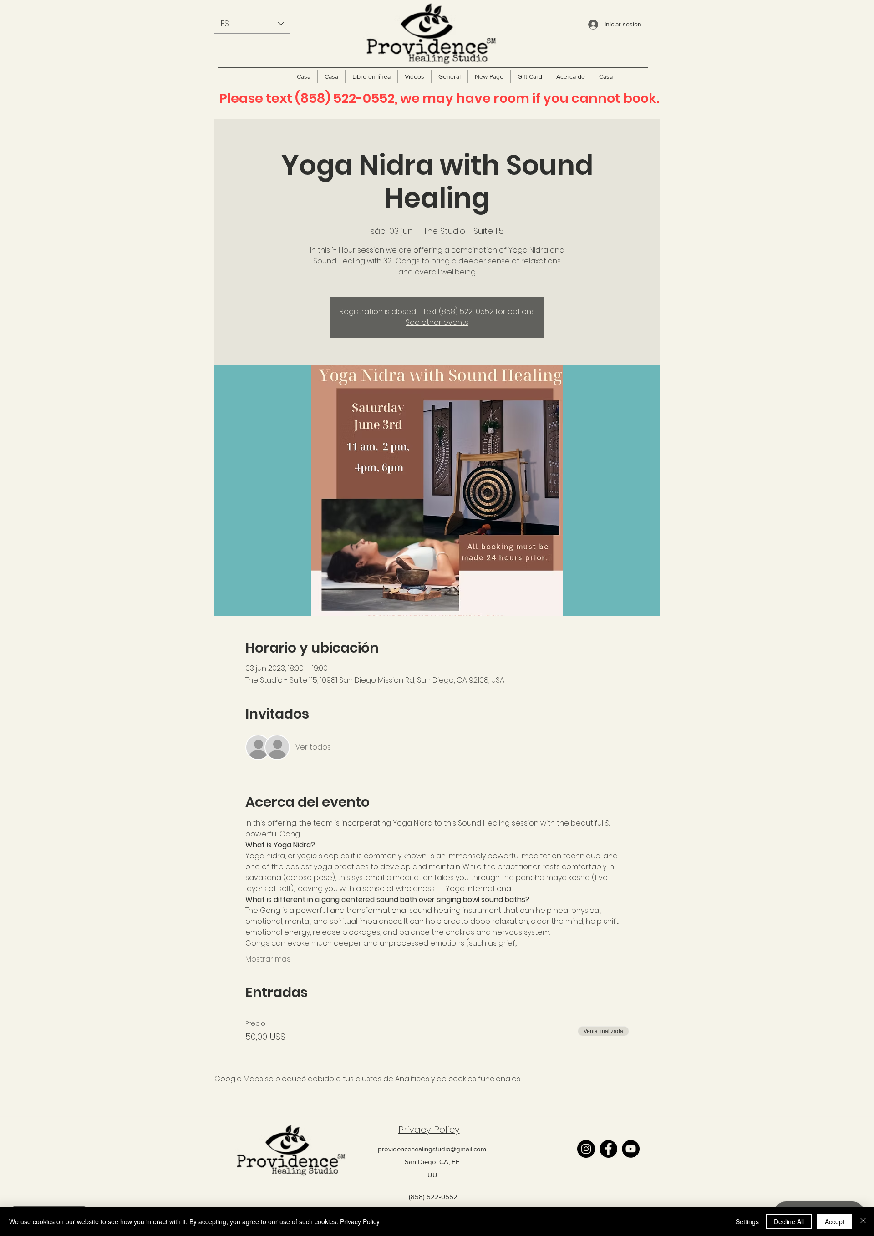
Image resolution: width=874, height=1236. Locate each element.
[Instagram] (586, 1149)
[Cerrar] (863, 1221)
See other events (437, 322)
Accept (834, 1221)
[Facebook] (608, 1149)
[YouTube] (631, 1149)
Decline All (789, 1221)
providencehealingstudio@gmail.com (432, 1149)
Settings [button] (747, 1221)
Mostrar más (267, 959)
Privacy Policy (429, 1129)
